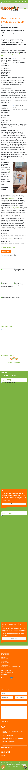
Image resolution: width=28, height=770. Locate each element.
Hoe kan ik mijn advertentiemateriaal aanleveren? (12, 744)
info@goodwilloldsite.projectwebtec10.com (11, 666)
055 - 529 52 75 (8, 1)
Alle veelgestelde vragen (6, 747)
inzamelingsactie (11, 198)
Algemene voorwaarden (6, 764)
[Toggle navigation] (25, 8)
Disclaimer (21, 762)
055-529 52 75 (5, 665)
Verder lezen (14, 504)
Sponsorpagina (15, 207)
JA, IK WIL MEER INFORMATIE (9, 247)
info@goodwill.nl (7, 766)
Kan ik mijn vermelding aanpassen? (10, 741)
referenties (10, 238)
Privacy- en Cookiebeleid (21, 764)
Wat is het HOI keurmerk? (8, 735)
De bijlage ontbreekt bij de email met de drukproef (13, 738)
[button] (26, 1)
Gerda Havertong (5, 171)
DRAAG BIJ (6, 251)
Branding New (16, 762)
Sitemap (13, 764)
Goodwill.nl (3, 755)
